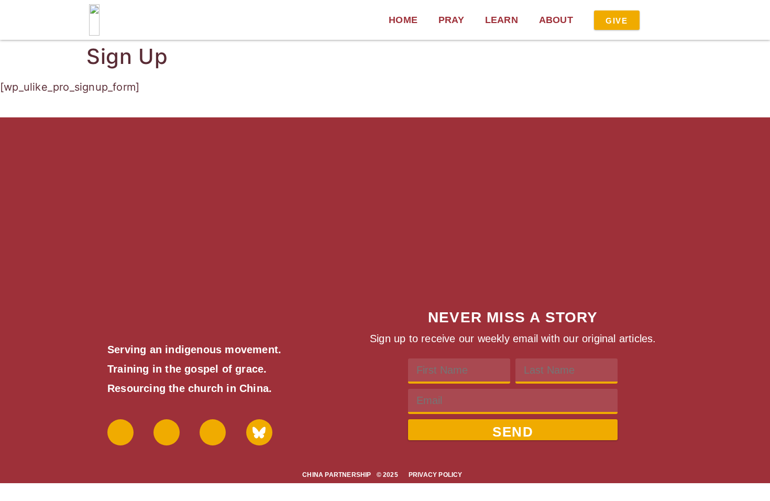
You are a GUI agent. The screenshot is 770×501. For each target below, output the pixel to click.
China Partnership (336, 474)
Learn (501, 20)
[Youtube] (166, 432)
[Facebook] (120, 432)
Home (403, 20)
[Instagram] (213, 432)
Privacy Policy (436, 474)
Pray (451, 20)
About (556, 20)
